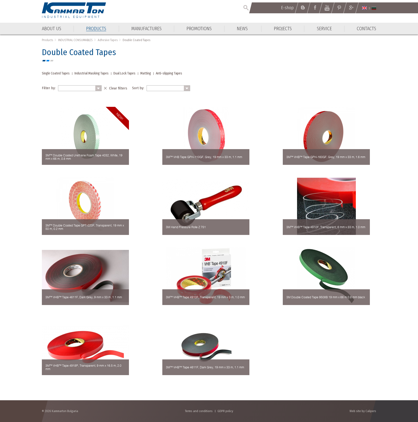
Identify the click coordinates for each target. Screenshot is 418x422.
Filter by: (49, 88)
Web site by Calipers (363, 411)
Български (374, 8)
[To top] (402, 392)
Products (47, 40)
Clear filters (118, 88)
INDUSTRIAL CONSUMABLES (75, 40)
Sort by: (138, 88)
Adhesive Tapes (108, 40)
